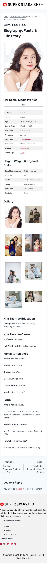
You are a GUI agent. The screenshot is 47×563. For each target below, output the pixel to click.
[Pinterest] (15, 544)
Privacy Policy (10, 534)
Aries (22, 153)
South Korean (25, 139)
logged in (20, 489)
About (6, 526)
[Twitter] (8, 544)
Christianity (24, 148)
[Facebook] (1, 544)
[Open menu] (42, 4)
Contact (7, 530)
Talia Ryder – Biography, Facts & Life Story (35, 467)
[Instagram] (4, 544)
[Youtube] (12, 544)
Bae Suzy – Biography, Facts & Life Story (11, 467)
